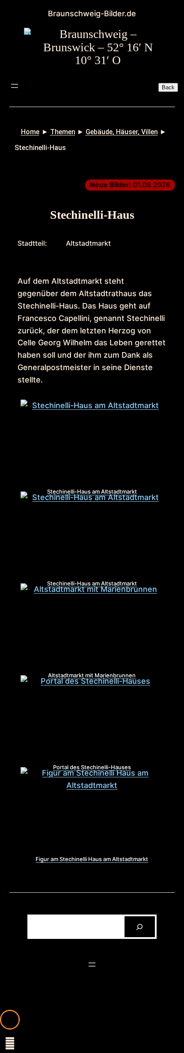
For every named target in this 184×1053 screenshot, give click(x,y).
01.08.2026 (130, 184)
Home (30, 132)
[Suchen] (140, 926)
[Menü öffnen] (14, 86)
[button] (10, 1019)
